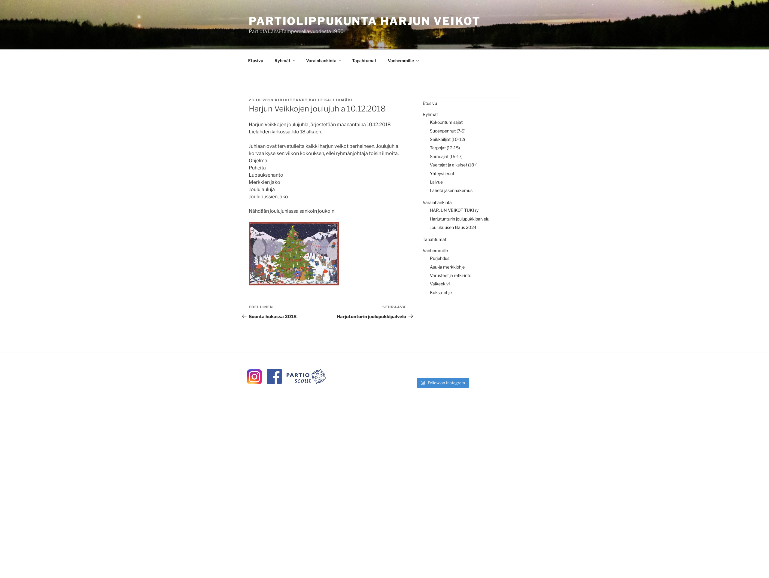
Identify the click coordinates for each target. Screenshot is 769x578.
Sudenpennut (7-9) (448, 130)
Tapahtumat (364, 60)
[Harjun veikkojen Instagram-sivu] (254, 382)
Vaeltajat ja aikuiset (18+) (454, 164)
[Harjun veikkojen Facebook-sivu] (274, 382)
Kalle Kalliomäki (331, 100)
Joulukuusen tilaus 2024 (453, 227)
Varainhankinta (321, 60)
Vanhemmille (401, 60)
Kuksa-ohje (441, 292)
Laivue (436, 181)
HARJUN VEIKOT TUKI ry (454, 210)
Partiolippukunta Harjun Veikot (364, 21)
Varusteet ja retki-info (450, 275)
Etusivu (255, 60)
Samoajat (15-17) (446, 156)
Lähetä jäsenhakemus (451, 190)
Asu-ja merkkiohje (447, 266)
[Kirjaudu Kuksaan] (306, 382)
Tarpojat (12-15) (445, 147)
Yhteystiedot (442, 173)
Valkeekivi (440, 283)
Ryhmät (282, 60)
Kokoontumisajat (446, 122)
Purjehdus (439, 258)
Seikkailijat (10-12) (447, 139)
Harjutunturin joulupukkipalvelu (459, 218)
